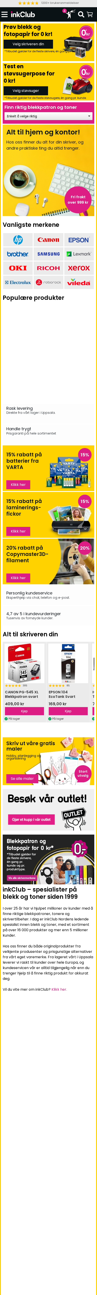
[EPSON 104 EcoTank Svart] (68, 663)
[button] (48, 3)
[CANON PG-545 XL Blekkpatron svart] (24, 663)
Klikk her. (59, 989)
